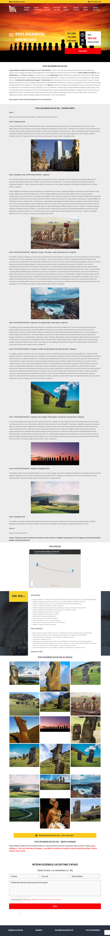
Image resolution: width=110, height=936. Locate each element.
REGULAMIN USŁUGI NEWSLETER (64, 930)
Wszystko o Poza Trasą (57, 9)
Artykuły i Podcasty (76, 9)
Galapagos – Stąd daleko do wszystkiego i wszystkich (53, 848)
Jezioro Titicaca (20, 851)
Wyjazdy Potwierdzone (38, 9)
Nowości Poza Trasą (47, 9)
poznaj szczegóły (93, 42)
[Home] (12, 8)
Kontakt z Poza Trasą (96, 9)
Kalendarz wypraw (27, 9)
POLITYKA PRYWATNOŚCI (93, 930)
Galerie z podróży (85, 9)
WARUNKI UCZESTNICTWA (15, 930)
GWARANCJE (38, 930)
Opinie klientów (66, 9)
